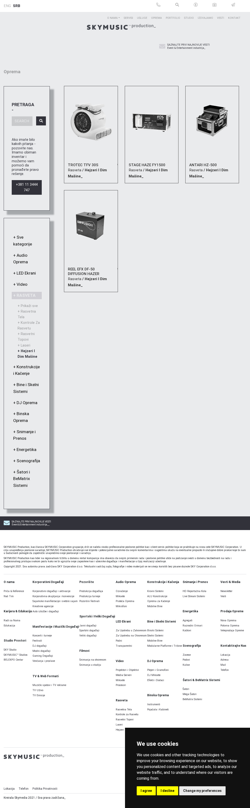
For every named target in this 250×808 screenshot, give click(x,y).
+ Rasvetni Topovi (26, 337)
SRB (16, 6)
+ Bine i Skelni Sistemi (26, 388)
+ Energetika (24, 449)
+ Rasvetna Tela (27, 314)
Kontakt (234, 18)
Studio (189, 18)
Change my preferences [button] (202, 791)
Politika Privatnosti (44, 788)
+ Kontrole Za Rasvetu (29, 325)
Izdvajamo (205, 18)
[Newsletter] (162, 46)
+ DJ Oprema (25, 402)
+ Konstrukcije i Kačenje (26, 370)
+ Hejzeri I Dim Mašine (27, 354)
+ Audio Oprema (20, 259)
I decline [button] (167, 791)
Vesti (220, 18)
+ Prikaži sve (28, 306)
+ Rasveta (24, 295)
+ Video (20, 284)
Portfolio (173, 18)
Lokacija (9, 788)
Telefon (24, 788)
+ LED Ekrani (24, 273)
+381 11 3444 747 (27, 187)
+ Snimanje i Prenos (24, 435)
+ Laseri (24, 345)
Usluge (142, 18)
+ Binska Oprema (21, 417)
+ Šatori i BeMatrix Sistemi (21, 479)
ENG (7, 6)
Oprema (156, 18)
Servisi (128, 18)
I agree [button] (146, 791)
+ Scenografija (26, 460)
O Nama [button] (112, 18)
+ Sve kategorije (22, 240)
